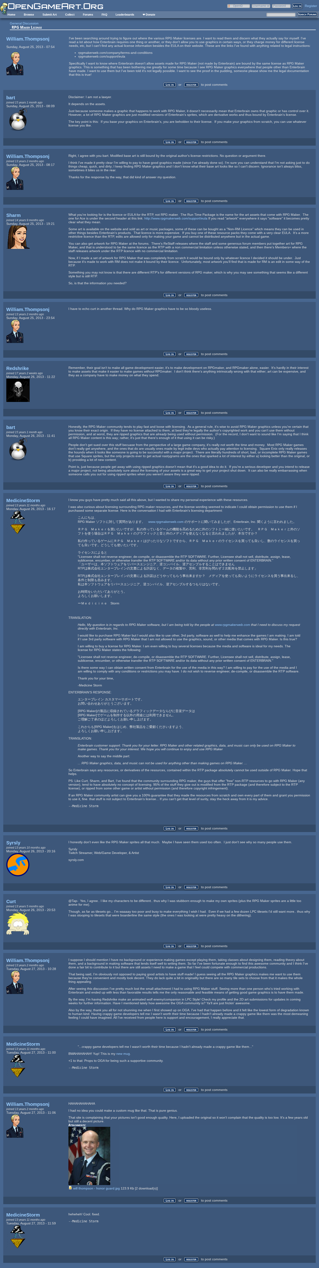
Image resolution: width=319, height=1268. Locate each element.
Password (279, 5)
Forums (88, 14)
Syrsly (13, 842)
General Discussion (24, 23)
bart (10, 97)
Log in (170, 84)
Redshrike (17, 368)
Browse (29, 14)
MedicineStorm (23, 500)
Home (11, 14)
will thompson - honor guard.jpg (96, 1188)
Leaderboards (125, 14)
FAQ (104, 14)
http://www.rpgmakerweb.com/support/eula (175, 218)
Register (311, 6)
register (191, 84)
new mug (123, 1054)
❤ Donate (149, 14)
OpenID (238, 5)
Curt (11, 901)
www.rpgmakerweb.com (166, 522)
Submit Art (50, 14)
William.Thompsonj (28, 38)
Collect (69, 14)
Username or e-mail (261, 5)
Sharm (13, 215)
